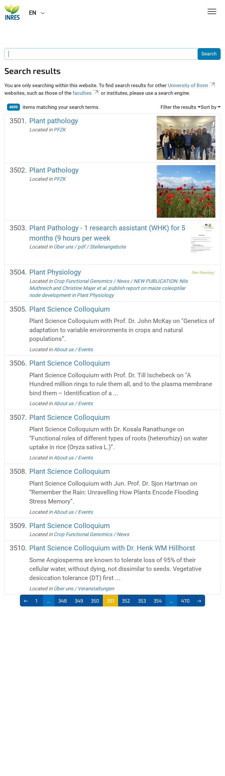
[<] (26, 600)
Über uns (63, 247)
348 (62, 600)
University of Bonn (188, 85)
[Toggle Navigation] (212, 12)
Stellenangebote (108, 247)
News (123, 281)
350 (95, 600)
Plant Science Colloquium (69, 309)
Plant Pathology (54, 170)
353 (142, 600)
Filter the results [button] (178, 107)
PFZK (60, 130)
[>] (199, 600)
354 (158, 600)
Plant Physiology (55, 272)
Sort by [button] (209, 107)
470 (185, 600)
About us (64, 349)
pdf (81, 247)
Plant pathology (53, 121)
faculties (82, 93)
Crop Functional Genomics (83, 281)
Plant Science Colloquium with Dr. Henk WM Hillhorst (112, 548)
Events (85, 349)
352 (126, 600)
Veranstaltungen (96, 588)
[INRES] (12, 12)
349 (79, 600)
